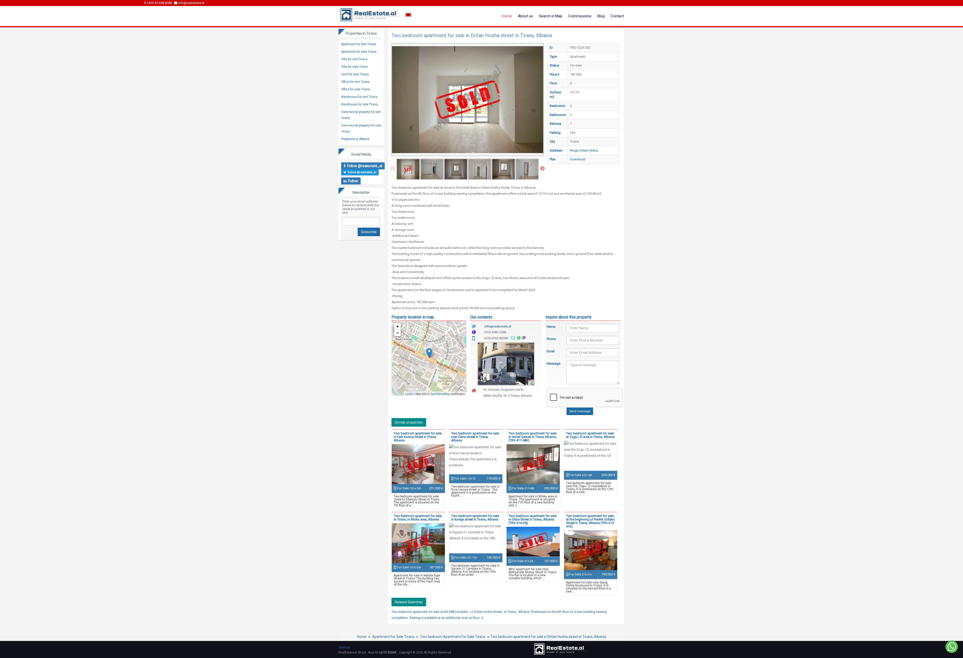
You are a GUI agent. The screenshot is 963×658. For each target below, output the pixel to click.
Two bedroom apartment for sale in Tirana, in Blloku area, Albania (418, 517)
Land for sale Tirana (355, 74)
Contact (617, 16)
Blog (601, 16)
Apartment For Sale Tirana (393, 637)
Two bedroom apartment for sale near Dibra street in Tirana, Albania (475, 436)
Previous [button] (392, 168)
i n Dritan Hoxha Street (486, 612)
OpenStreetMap (440, 393)
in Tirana (510, 612)
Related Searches (409, 602)
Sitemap (344, 647)
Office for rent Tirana (355, 82)
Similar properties (409, 422)
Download (577, 159)
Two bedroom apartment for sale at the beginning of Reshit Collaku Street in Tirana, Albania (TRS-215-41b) (590, 521)
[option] (408, 169)
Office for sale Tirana (355, 89)
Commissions (579, 16)
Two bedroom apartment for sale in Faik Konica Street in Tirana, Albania (418, 436)
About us (525, 16)
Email (550, 351)
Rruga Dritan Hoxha (584, 150)
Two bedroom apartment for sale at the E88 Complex (429, 612)
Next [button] (542, 168)
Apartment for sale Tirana (358, 51)
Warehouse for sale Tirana (359, 104)
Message (553, 363)
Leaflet (409, 393)
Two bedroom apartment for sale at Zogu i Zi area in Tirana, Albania (590, 435)
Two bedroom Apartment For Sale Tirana (452, 637)
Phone (551, 339)
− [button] (397, 333)
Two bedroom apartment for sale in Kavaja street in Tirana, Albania (475, 517)
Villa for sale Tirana (354, 67)
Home (507, 16)
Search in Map (550, 16)
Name (551, 326)
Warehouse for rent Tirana (359, 97)
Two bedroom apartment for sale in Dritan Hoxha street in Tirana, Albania (548, 637)
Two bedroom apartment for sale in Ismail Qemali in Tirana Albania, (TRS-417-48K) (532, 436)
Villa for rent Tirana (354, 59)
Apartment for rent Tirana (358, 44)
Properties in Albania (355, 139)
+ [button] (397, 326)
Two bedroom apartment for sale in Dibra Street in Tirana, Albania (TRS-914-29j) (532, 519)
